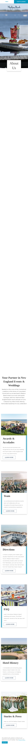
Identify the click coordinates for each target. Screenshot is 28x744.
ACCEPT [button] (5, 742)
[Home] (14, 8)
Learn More (9, 457)
